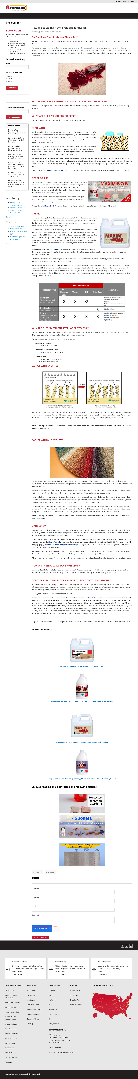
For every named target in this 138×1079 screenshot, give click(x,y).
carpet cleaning (37, 872)
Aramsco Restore (18, 208)
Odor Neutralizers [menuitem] (11, 1038)
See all (8, 217)
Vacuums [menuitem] (8, 1062)
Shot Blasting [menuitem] (10, 1053)
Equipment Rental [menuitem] (33, 1014)
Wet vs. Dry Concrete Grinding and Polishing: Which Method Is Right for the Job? (16, 165)
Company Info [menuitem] (54, 985)
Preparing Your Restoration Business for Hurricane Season (17, 132)
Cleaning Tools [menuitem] (10, 1007)
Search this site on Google (15, 108)
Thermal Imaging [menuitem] (11, 1057)
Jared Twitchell (17, 239)
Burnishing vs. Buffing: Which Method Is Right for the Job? (16, 140)
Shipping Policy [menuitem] (75, 1000)
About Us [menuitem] (52, 990)
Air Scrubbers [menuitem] (10, 990)
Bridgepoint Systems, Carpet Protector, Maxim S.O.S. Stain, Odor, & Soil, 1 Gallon (82, 701)
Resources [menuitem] (31, 985)
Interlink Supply (93, 598)
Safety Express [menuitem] (54, 1024)
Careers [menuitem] (51, 995)
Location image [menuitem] (112, 1005)
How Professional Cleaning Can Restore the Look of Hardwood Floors (17, 156)
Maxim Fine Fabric (55, 542)
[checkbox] (17, 79)
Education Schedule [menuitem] (34, 1005)
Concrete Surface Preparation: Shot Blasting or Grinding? (15, 148)
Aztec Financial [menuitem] (54, 1014)
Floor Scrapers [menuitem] (10, 1029)
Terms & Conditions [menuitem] (77, 1005)
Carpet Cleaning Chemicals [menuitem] (11, 996)
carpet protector (50, 872)
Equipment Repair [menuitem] (33, 1019)
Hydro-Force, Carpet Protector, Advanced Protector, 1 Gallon (81, 666)
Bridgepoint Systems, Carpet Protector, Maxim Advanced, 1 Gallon (82, 742)
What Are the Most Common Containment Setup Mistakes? (16, 174)
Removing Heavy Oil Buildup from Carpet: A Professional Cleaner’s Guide (16, 183)
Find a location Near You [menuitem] (102, 985)
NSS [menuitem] (50, 1019)
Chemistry (15, 213)
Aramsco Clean (17, 205)
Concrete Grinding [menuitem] (12, 1012)
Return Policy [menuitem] (75, 995)
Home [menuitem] (119, 1)
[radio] (17, 76)
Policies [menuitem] (73, 985)
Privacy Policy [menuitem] (75, 990)
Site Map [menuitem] (30, 1024)
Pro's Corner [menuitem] (129, 1)
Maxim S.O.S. (49, 206)
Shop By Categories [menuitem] (13, 985)
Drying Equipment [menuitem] (12, 1024)
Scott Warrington (17, 237)
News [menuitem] (51, 1005)
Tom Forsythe (17, 226)
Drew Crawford (17, 229)
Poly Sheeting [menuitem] (10, 1043)
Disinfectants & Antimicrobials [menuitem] (10, 1018)
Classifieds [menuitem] (31, 995)
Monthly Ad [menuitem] (31, 1000)
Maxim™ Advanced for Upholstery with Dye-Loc (63, 545)
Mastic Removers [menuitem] (11, 1034)
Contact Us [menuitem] (52, 1000)
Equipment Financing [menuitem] (34, 1009)
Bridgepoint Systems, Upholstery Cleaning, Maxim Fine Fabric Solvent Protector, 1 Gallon (82, 779)
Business (15, 202)
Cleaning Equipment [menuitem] (12, 1003)
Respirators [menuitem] (9, 1048)
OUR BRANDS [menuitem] (53, 1009)
